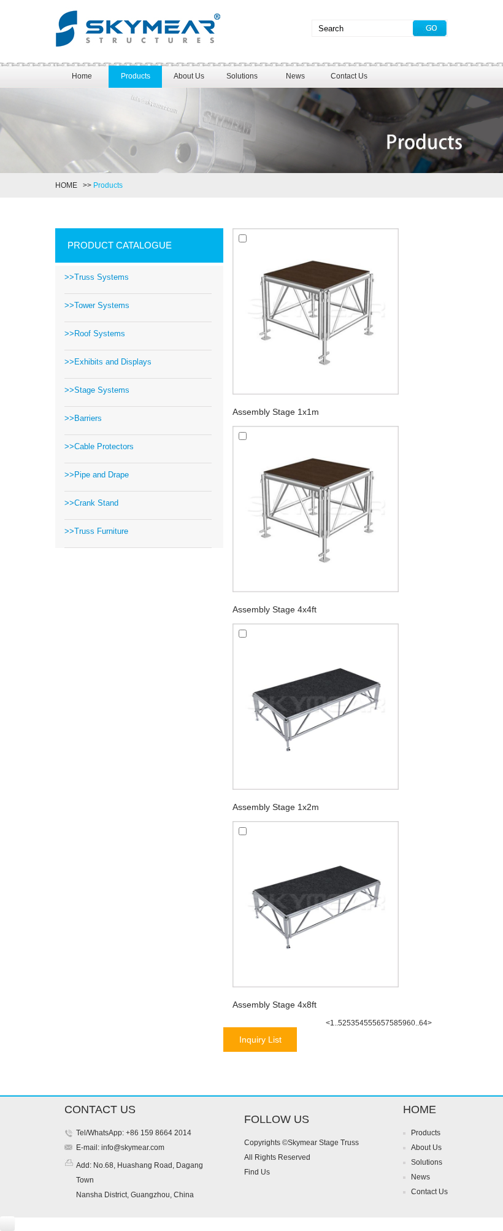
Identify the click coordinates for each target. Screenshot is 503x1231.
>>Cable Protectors (99, 446)
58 (394, 1023)
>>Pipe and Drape (96, 474)
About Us (189, 76)
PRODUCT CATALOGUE (119, 245)
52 (342, 1023)
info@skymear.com (131, 1147)
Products (135, 76)
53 (351, 1023)
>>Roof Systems (94, 333)
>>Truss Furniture (96, 531)
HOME (68, 185)
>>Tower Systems (96, 305)
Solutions (242, 76)
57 (385, 1023)
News (295, 76)
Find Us (257, 1172)
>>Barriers (83, 418)
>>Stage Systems (96, 390)
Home (82, 76)
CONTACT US (100, 1109)
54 (359, 1023)
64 (423, 1023)
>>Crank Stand (91, 502)
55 (368, 1023)
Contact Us (349, 76)
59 (402, 1023)
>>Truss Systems (96, 277)
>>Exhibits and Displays (108, 361)
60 (411, 1023)
